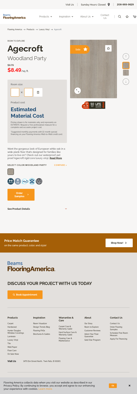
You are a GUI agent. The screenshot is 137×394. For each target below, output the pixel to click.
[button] (119, 16)
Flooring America (14, 29)
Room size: (17, 84)
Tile (9, 343)
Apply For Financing (118, 339)
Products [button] (44, 16)
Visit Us (70, 4)
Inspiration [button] (64, 16)
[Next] (126, 81)
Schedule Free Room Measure (119, 334)
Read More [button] (56, 158)
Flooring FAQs (39, 330)
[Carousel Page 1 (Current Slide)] (126, 65)
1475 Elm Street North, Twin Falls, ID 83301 (41, 361)
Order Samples (19, 195)
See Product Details (18, 208)
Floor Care (11, 350)
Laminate (11, 336)
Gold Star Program (92, 340)
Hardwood (12, 327)
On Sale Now (13, 354)
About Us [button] (85, 16)
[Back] (126, 56)
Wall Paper (12, 347)
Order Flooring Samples (116, 328)
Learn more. (46, 388)
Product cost (18, 102)
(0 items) (134, 16)
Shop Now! (117, 242)
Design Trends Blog (41, 327)
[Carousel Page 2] (126, 72)
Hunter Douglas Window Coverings (15, 331)
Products (30, 29)
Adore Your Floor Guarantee (91, 335)
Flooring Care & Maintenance (65, 339)
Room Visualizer (40, 323)
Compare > (60, 165)
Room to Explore (91, 327)
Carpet (10, 323)
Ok (113, 386)
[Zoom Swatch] (77, 91)
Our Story (88, 323)
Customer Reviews (92, 330)
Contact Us (105, 16)
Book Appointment (26, 294)
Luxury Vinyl (44, 29)
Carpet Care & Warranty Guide (65, 327)
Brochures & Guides (41, 334)
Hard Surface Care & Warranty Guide (68, 333)
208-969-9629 (125, 4)
